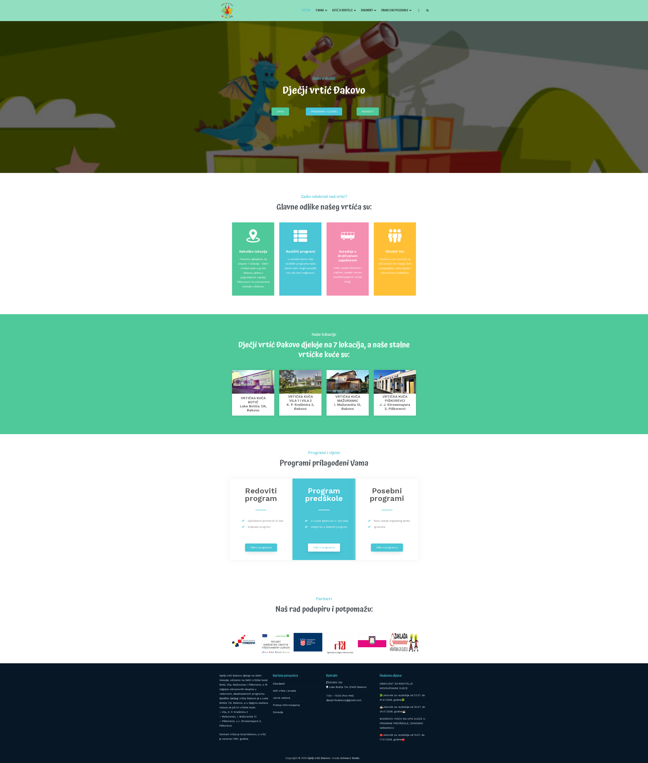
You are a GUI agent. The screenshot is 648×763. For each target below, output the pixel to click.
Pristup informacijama (286, 705)
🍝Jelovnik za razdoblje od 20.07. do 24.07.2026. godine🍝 (402, 709)
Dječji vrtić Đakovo (318, 758)
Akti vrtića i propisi (284, 690)
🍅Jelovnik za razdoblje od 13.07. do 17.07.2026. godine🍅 (402, 737)
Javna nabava (281, 697)
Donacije (278, 712)
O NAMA (320, 10)
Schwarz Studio (349, 758)
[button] (280, 111)
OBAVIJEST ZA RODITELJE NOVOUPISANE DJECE (396, 686)
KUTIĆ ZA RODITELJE (342, 10)
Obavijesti (279, 683)
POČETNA (306, 10)
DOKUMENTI (367, 10)
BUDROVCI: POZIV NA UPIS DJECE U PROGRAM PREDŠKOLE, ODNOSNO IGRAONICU (402, 723)
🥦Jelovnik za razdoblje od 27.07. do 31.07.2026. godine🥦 (402, 697)
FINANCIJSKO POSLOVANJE (394, 10)
